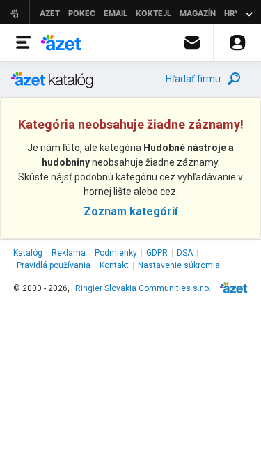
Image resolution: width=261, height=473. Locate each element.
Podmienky (116, 253)
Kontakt (114, 265)
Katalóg (27, 253)
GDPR (157, 253)
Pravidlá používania (53, 265)
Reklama (69, 253)
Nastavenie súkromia (179, 265)
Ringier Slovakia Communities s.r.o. (143, 288)
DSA (185, 253)
